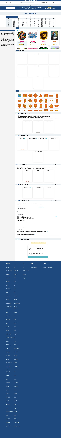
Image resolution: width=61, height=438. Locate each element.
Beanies (15, 278)
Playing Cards (8, 371)
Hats (14, 267)
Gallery (24, 266)
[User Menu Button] (47, 2)
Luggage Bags (15, 362)
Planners (15, 372)
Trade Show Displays (8, 289)
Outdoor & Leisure (45, 5)
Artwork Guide (24, 278)
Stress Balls (15, 300)
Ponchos (15, 378)
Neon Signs (15, 274)
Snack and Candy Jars (9, 333)
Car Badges (15, 367)
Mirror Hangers (15, 355)
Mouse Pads (15, 264)
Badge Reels (7, 322)
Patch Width (19, 204)
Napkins (15, 277)
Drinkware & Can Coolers (20, 5)
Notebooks (15, 396)
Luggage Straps (8, 366)
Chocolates (15, 333)
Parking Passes (15, 356)
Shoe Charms (8, 319)
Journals (7, 311)
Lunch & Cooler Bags (9, 362)
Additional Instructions (21, 220)
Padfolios (15, 309)
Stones (14, 407)
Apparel (7, 302)
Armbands (15, 385)
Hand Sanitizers (16, 340)
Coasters (7, 266)
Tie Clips (7, 358)
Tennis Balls (7, 386)
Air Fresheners (15, 312)
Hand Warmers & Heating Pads (9, 411)
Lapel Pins (7, 267)
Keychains (7, 278)
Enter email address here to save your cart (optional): (36, 253)
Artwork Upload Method (21, 213)
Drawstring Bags (16, 270)
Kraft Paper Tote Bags (9, 271)
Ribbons (7, 284)
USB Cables (15, 423)
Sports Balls (15, 408)
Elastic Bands (15, 419)
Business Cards (8, 315)
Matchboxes (15, 352)
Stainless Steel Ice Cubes (17, 426)
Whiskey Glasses (8, 295)
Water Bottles (8, 296)
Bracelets (7, 423)
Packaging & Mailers (49, 5)
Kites (6, 378)
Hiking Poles (15, 400)
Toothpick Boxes (8, 352)
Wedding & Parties (37, 5)
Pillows (7, 407)
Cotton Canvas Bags (9, 270)
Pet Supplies (7, 389)
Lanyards (15, 289)
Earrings (7, 369)
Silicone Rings (15, 358)
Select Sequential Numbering (22, 227)
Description (24, 16)
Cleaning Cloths (16, 351)
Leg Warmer (7, 340)
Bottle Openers (8, 281)
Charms (7, 379)
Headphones (15, 412)
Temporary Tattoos (8, 309)
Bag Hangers (7, 367)
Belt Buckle (15, 326)
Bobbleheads (8, 351)
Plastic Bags (7, 330)
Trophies (15, 327)
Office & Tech (41, 5)
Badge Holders (15, 320)
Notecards (7, 316)
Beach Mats (15, 394)
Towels (7, 285)
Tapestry (15, 371)
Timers (7, 408)
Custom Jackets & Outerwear (16, 308)
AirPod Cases (8, 383)
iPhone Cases (8, 396)
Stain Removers (8, 418)
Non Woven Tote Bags (16, 271)
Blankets (7, 323)
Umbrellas (7, 338)
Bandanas (7, 372)
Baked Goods (15, 334)
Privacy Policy (32, 264)
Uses (23, 277)
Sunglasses (15, 299)
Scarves (15, 323)
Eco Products (7, 376)
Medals (7, 312)
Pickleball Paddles (16, 322)
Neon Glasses (15, 393)
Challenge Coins (16, 284)
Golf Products (8, 404)
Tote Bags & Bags (30, 5)
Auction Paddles (16, 386)
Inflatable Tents (16, 366)
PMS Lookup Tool (25, 271)
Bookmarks (15, 379)
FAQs (23, 267)
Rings (7, 401)
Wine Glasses (15, 295)
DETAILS (36, 0)
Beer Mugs (15, 293)
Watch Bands (8, 397)
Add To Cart (39, 257)
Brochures (15, 376)
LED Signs (15, 288)
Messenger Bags (8, 363)
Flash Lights (7, 400)
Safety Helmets (8, 382)
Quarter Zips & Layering (9, 306)
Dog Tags (7, 375)
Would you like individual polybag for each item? (25, 234)
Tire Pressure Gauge (16, 422)
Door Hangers (8, 355)
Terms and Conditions (34, 267)
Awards (15, 330)
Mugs (14, 292)
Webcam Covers (8, 282)
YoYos (14, 401)
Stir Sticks (15, 341)
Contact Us (24, 274)
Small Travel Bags (16, 363)
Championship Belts (8, 394)
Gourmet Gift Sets (8, 334)
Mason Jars (7, 359)
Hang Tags (7, 326)
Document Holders (8, 425)
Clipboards (15, 344)
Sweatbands (7, 356)
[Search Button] (33, 2)
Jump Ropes (7, 393)
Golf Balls (15, 404)
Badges (7, 327)
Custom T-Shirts (16, 302)
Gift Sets (7, 426)
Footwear (15, 415)
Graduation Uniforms (16, 389)
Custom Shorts (8, 307)
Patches (15, 266)
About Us (24, 264)
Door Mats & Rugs (8, 345)
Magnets (15, 319)
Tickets (7, 348)
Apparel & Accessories (25, 5)
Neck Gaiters (15, 338)
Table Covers (8, 264)
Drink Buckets (15, 390)
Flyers (14, 316)
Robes (14, 285)
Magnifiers (7, 390)
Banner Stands (8, 274)
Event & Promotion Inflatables (16, 369)
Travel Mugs (15, 296)
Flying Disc (15, 281)
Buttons (7, 292)
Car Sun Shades (16, 382)
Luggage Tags (8, 320)
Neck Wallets (15, 411)
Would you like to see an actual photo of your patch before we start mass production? (32, 231)
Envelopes (15, 315)
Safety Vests (7, 385)
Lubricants (15, 418)
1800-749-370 (43, 2)
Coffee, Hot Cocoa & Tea (9, 337)
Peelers (14, 425)
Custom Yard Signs (8, 303)
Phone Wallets (15, 282)
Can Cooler (7, 299)
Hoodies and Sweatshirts (17, 303)
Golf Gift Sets (8, 419)
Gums (14, 337)
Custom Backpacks (16, 348)
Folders (14, 345)
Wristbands (7, 344)
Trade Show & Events (15, 5)
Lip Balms (7, 341)
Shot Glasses (8, 277)
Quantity (18, 209)
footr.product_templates (26, 270)
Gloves (14, 311)
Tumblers (7, 293)
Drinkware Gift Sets (16, 359)
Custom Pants (15, 306)
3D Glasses (15, 397)
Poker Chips (15, 383)
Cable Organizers (8, 414)
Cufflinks (15, 375)
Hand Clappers (8, 422)
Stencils (7, 415)
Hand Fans (7, 300)
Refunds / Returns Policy (34, 266)
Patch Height (41, 204)
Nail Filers (15, 414)
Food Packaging (8, 288)
